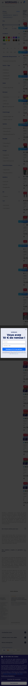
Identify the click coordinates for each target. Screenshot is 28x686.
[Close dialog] (26, 330)
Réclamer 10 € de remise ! (14, 349)
